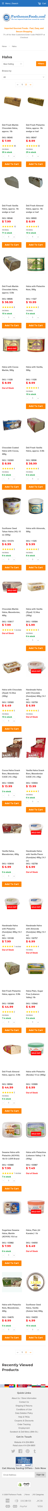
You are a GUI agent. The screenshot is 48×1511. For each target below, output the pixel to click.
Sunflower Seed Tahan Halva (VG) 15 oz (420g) (11, 531)
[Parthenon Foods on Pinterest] (28, 1451)
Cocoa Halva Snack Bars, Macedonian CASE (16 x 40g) (11, 773)
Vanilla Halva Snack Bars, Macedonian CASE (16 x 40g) (35, 773)
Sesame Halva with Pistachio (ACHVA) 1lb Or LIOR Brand (11, 1155)
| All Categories (38, 1494)
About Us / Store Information (24, 1398)
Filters (41, 63)
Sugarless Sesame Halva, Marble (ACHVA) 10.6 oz (10, 1233)
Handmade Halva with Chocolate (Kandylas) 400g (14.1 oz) (36, 694)
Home (4, 46)
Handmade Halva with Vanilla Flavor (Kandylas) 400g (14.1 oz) (36, 855)
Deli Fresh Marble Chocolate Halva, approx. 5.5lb (10, 289)
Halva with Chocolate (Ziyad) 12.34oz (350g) (12, 693)
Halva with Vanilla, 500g (34, 368)
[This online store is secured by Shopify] (24, 1486)
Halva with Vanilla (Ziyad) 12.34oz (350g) (34, 612)
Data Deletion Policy (24, 1413)
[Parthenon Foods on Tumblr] (35, 1451)
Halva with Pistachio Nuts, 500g (35, 288)
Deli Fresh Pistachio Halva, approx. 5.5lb (11, 992)
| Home (27, 1494)
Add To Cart (12, 164)
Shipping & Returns (24, 1405)
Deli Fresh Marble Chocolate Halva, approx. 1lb (10, 128)
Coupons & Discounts (24, 1420)
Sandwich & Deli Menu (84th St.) (24, 1431)
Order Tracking (24, 1424)
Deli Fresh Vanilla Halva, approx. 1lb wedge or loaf (10, 208)
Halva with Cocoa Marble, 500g (10, 368)
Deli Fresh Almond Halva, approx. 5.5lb (11, 1073)
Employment (24, 1427)
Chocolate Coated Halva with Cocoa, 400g (10, 450)
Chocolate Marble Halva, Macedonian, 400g (11, 612)
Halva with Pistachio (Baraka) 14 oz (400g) (36, 1073)
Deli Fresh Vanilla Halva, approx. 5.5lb (35, 449)
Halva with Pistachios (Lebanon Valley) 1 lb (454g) (36, 1155)
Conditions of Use (24, 1409)
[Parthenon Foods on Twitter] (13, 1451)
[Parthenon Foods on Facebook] (20, 1451)
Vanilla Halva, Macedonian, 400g (10, 852)
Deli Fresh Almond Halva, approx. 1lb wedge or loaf (34, 208)
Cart (44, 3)
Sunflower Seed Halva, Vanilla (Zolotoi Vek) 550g (34, 1307)
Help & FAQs (24, 1416)
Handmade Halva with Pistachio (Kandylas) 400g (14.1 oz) (12, 930)
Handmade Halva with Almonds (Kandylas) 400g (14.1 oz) (36, 930)
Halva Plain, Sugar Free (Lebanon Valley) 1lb (34, 994)
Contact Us (24, 1401)
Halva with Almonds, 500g (35, 530)
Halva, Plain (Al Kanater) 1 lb (33, 1232)
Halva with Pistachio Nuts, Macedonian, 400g (11, 1307)
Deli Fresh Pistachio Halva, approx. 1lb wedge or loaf (35, 128)
